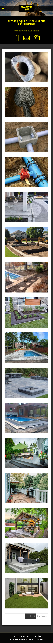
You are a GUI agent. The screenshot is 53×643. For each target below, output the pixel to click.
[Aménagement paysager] (26, 327)
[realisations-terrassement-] (26, 432)
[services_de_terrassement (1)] (26, 362)
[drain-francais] (26, 116)
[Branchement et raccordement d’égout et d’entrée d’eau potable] (26, 151)
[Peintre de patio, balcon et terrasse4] (26, 467)
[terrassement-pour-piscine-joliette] (26, 257)
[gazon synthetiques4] (26, 608)
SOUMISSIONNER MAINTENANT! (27, 30)
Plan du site (40, 637)
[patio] (26, 537)
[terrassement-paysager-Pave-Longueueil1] (26, 292)
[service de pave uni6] (26, 221)
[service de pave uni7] (26, 397)
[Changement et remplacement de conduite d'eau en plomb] (26, 81)
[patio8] (26, 572)
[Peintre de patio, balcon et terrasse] (26, 502)
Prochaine (42, 616)
